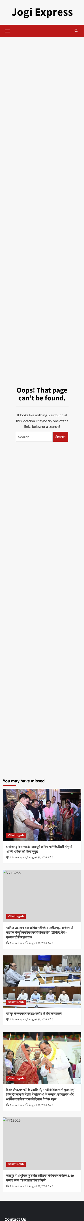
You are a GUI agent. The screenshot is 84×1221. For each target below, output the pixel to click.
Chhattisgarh (16, 835)
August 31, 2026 (38, 857)
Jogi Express (42, 12)
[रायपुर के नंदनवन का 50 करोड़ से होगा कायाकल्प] (42, 981)
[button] (7, 30)
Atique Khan (17, 857)
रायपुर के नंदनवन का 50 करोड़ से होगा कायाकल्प (34, 1013)
